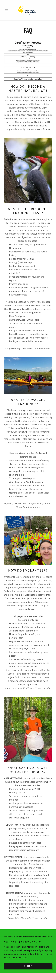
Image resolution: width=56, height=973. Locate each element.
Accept (28, 966)
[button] (7, 10)
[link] (28, 10)
